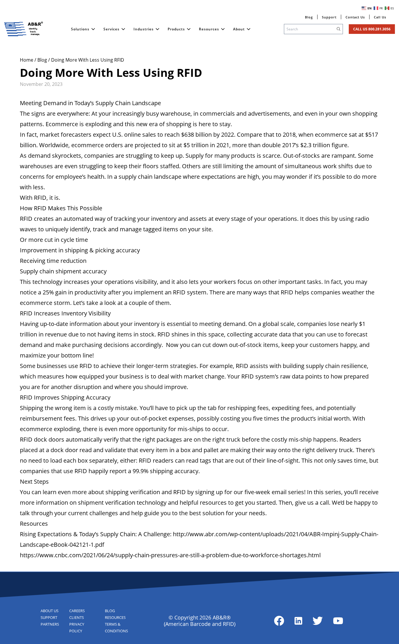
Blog (42, 60)
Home (27, 60)
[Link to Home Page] (23, 29)
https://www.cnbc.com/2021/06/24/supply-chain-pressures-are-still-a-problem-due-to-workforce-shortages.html (170, 555)
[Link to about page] (279, 621)
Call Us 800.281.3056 (372, 29)
